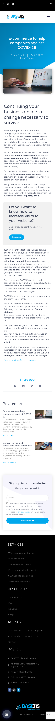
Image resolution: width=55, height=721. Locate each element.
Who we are (14, 630)
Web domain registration (21, 553)
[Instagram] (14, 690)
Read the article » (9, 436)
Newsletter (13, 609)
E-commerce (27, 58)
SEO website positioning (20, 576)
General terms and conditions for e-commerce (17, 444)
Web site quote (16, 559)
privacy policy (24, 512)
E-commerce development (22, 570)
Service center (15, 597)
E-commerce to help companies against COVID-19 (17, 414)
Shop (11, 615)
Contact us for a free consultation (20, 360)
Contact (12, 642)
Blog (10, 603)
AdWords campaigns (19, 581)
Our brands (14, 636)
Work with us (31, 636)
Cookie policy (44, 714)
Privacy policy (26, 714)
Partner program (34, 630)
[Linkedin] (18, 690)
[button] (51, 4)
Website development (19, 564)
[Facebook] (10, 690)
